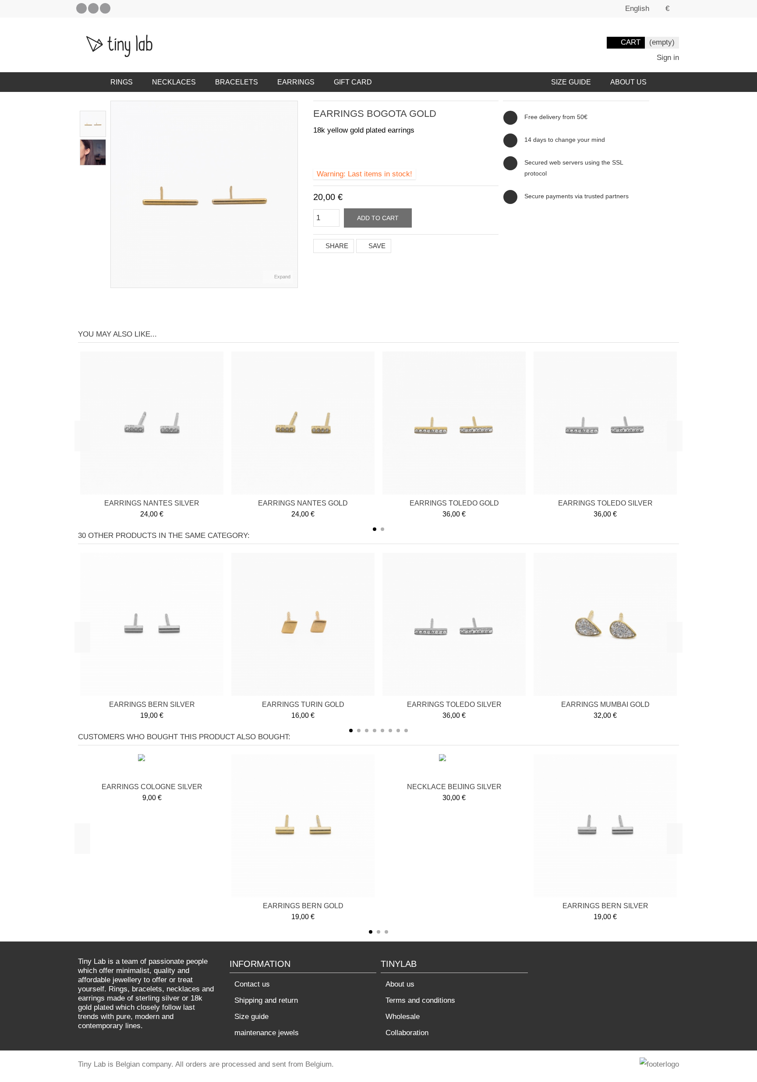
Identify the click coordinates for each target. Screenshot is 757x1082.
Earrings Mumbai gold (605, 704)
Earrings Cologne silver (152, 786)
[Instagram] (105, 8)
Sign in (666, 57)
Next (293, 194)
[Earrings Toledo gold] (454, 423)
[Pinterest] (93, 8)
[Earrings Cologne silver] (152, 767)
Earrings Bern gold (303, 906)
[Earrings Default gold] (93, 124)
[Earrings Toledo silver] (605, 423)
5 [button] (382, 730)
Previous (115, 194)
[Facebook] (81, 8)
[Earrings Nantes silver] (151, 423)
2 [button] (382, 529)
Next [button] (675, 436)
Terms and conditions (420, 1000)
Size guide (251, 1016)
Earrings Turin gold (303, 704)
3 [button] (366, 730)
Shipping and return (266, 1000)
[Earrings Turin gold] (303, 624)
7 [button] (398, 730)
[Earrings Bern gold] (303, 825)
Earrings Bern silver (152, 704)
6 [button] (390, 730)
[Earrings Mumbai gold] (605, 624)
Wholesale (403, 1016)
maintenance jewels (266, 1033)
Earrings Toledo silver (605, 503)
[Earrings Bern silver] (151, 624)
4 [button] (374, 730)
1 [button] (374, 529)
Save (376, 245)
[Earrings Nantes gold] (303, 423)
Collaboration (407, 1033)
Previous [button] (82, 436)
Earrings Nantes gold (303, 503)
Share (336, 245)
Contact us (252, 984)
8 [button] (406, 730)
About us (400, 984)
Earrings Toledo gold (454, 503)
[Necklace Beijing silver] (454, 767)
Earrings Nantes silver (151, 503)
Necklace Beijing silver (454, 786)
